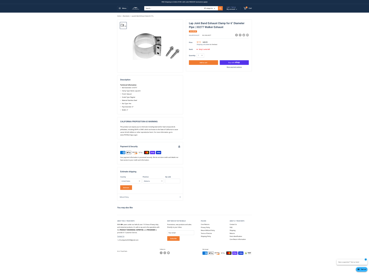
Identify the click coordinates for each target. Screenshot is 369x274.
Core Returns (205, 224)
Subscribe (173, 238)
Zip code (168, 177)
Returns (232, 233)
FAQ (231, 227)
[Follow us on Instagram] (164, 252)
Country (123, 177)
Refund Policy (124, 197)
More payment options (234, 67)
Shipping (232, 230)
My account (231, 9)
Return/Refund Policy (208, 230)
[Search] (220, 8)
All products (126, 16)
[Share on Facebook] (236, 34)
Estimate (126, 188)
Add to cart (203, 62)
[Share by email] (247, 34)
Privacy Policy (205, 227)
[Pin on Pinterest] (240, 34)
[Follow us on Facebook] (161, 252)
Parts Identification (236, 236)
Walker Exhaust (194, 35)
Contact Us (120, 236)
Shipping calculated (203, 44)
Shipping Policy (206, 236)
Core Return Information (238, 239)
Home (119, 16)
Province (146, 177)
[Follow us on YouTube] (168, 252)
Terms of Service (206, 233)
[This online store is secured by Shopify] (248, 253)
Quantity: (192, 55)
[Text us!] (361, 270)
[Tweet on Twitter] (243, 34)
